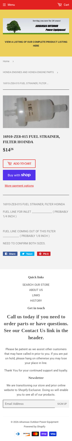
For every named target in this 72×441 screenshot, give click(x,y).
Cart (66, 5)
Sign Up (62, 403)
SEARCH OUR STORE (36, 285)
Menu (11, 5)
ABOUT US (36, 290)
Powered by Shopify (34, 426)
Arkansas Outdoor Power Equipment (38, 421)
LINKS (36, 295)
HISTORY (36, 300)
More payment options (19, 185)
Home (6, 61)
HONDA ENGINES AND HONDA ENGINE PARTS (28, 72)
